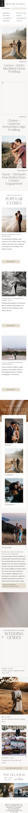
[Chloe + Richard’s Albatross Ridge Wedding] (14, 348)
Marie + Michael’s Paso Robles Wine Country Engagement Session (14, 180)
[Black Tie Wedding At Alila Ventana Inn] (14, 220)
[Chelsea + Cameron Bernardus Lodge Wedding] (14, 98)
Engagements (22, 170)
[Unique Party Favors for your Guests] (14, 740)
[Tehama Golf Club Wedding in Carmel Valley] (14, 284)
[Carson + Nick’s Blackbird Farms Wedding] (14, 43)
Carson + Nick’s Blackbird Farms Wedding (14, 68)
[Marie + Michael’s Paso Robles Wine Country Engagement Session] (14, 152)
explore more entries (14, 768)
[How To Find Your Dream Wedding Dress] (14, 695)
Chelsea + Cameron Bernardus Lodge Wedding (14, 125)
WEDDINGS (23, 61)
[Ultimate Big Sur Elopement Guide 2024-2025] (14, 651)
